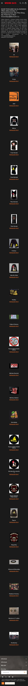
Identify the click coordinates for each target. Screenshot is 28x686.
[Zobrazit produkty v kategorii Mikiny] (14, 121)
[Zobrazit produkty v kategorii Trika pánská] (14, 145)
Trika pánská (14, 153)
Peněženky (14, 643)
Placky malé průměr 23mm (14, 350)
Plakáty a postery (14, 594)
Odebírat (25, 672)
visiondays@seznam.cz (9, 35)
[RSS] (9, 677)
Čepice (14, 521)
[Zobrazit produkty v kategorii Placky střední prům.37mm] (14, 488)
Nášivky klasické (14, 374)
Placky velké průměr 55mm (14, 448)
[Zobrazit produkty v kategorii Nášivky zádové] (14, 390)
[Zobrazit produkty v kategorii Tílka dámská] (14, 194)
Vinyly (14, 80)
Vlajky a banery (14, 325)
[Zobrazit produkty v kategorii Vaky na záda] (14, 268)
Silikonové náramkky (14, 570)
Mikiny (14, 129)
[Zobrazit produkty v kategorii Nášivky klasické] (14, 366)
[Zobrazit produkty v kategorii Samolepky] (14, 415)
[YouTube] (12, 677)
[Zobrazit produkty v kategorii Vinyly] (14, 72)
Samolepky (14, 423)
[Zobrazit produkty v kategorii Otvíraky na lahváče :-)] (14, 464)
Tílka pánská (14, 227)
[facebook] (2, 677)
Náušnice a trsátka (14, 619)
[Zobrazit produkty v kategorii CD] (14, 47)
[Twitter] (5, 677)
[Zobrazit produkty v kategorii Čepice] (14, 513)
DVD (14, 104)
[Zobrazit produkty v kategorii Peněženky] (14, 635)
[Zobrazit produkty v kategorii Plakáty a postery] (14, 586)
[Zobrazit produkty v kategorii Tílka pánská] (14, 219)
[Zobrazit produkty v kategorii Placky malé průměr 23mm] (14, 341)
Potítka (14, 300)
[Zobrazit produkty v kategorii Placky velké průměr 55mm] (14, 439)
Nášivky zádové (14, 398)
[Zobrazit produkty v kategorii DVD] (14, 96)
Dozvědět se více (10, 683)
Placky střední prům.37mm (14, 497)
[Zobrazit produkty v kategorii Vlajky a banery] (14, 317)
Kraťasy (14, 251)
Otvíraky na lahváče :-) (14, 473)
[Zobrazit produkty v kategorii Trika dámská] (14, 170)
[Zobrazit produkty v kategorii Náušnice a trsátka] (14, 611)
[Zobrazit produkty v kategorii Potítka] (14, 292)
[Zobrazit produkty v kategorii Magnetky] (14, 537)
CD (14, 55)
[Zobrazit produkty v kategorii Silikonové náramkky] (14, 562)
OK (3, 683)
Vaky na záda (14, 276)
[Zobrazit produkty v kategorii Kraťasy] (14, 243)
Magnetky (14, 545)
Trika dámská (14, 178)
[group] (20, 3)
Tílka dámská (14, 202)
